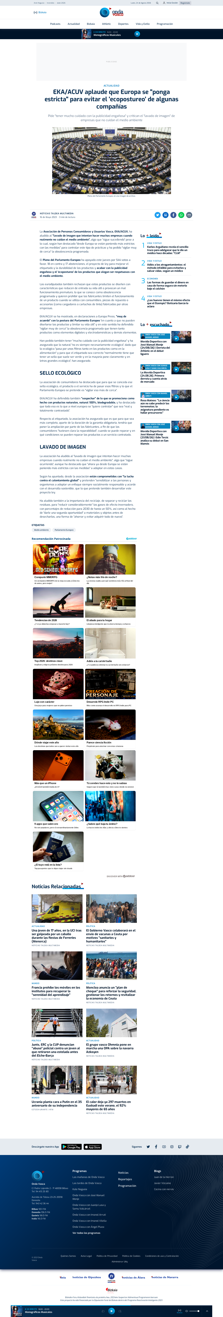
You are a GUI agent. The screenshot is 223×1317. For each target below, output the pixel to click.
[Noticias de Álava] (133, 1277)
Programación (165, 24)
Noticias (123, 1173)
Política (90, 926)
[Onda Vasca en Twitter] (148, 1146)
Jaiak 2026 (61, 3)
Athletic (106, 24)
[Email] (189, 215)
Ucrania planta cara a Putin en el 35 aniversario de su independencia (57, 1104)
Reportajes (125, 1179)
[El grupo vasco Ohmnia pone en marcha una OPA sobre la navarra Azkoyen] (111, 1023)
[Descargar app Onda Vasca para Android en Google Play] (71, 1146)
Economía (152, 278)
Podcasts (55, 24)
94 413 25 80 (42, 1191)
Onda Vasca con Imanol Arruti (89, 1214)
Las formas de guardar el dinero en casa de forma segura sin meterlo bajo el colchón (168, 285)
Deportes (123, 24)
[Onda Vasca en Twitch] (179, 1146)
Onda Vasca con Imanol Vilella (89, 1220)
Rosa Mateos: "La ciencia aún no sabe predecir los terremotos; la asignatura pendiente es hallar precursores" (154, 407)
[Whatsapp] (181, 215)
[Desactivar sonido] (186, 1311)
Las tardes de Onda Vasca (87, 1183)
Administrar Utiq (120, 1261)
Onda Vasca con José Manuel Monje (89, 1197)
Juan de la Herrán (164, 1177)
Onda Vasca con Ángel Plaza (88, 1226)
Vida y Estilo (143, 24)
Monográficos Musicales (107, 35)
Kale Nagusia (80, 1189)
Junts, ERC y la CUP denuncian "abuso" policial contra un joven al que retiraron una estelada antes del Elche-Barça (56, 1050)
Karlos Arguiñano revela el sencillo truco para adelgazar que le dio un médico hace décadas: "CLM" (167, 250)
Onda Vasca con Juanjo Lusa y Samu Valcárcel (89, 1206)
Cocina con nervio (164, 1189)
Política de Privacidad (107, 1256)
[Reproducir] (137, 34)
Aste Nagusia (39, 3)
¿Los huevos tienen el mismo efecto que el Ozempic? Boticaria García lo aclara (168, 303)
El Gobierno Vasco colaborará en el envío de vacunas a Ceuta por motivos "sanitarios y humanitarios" (110, 935)
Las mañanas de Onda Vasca (89, 1177)
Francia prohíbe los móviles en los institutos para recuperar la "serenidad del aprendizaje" (56, 991)
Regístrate (185, 3)
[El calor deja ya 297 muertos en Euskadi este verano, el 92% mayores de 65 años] (111, 1080)
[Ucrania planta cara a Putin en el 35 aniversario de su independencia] (57, 1080)
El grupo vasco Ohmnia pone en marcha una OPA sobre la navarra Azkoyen (109, 1048)
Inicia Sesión (172, 3)
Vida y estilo (154, 243)
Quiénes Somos (68, 1256)
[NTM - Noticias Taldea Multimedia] (111, 1277)
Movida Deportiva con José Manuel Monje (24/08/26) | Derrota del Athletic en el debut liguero (155, 348)
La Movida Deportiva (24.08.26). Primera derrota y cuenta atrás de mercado (153, 377)
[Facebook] (173, 215)
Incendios (50, 3)
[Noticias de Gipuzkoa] (87, 1277)
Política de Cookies (131, 1256)
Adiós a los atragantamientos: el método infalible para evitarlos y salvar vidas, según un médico (166, 268)
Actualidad (74, 24)
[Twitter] (158, 215)
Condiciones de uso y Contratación (162, 1256)
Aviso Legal (86, 1256)
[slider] (198, 1311)
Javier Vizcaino (162, 1183)
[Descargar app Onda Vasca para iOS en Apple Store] (93, 1146)
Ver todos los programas (86, 1233)
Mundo (35, 983)
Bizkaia (91, 24)
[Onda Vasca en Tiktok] (187, 1146)
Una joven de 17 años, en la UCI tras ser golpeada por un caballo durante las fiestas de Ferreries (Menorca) (56, 935)
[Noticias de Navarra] (165, 1277)
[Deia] (63, 1277)
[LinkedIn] (165, 215)
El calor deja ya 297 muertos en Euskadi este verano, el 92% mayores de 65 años (108, 1105)
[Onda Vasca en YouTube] (164, 1146)
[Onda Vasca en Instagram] (172, 1146)
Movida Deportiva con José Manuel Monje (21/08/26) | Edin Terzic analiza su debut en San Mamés (154, 437)
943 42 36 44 (42, 1203)
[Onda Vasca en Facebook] (156, 1146)
